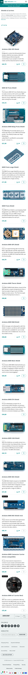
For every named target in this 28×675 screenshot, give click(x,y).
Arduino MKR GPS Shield (10, 245)
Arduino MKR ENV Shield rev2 (12, 516)
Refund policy (9, 668)
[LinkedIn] (15, 626)
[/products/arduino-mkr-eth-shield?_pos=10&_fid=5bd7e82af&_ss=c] (14, 388)
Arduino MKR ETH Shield (10, 399)
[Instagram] (5, 626)
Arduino (3, 51)
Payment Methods (15, 642)
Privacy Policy (16, 664)
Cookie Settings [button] (18, 668)
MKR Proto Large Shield (10, 167)
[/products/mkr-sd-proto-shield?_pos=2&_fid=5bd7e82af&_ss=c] (14, 77)
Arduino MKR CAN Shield (10, 438)
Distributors (14, 646)
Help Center (12, 650)
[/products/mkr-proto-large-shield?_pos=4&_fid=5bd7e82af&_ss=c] (14, 156)
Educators (22, 646)
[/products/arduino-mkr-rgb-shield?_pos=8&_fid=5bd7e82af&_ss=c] (14, 311)
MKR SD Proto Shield (9, 88)
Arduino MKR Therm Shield (11, 283)
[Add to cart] (23, 64)
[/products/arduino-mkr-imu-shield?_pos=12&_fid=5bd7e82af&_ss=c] (14, 466)
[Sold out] (23, 530)
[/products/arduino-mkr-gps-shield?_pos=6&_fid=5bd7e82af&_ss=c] (14, 234)
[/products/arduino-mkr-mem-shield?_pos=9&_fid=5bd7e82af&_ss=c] (14, 350)
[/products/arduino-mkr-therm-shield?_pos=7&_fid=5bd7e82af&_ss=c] (14, 272)
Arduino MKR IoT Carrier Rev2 (12, 595)
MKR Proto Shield (8, 206)
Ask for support (7, 654)
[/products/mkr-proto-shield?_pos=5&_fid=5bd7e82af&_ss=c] (14, 195)
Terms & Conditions (7, 664)
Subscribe (22, 634)
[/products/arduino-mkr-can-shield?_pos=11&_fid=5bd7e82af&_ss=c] (14, 427)
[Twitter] (8, 626)
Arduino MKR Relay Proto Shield (13, 127)
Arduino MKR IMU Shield (10, 477)
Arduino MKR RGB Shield (10, 322)
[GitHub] (12, 626)
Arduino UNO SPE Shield (10, 49)
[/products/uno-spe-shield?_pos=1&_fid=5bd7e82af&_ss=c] (14, 38)
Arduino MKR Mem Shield (11, 361)
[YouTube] (18, 626)
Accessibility (4, 650)
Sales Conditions (5, 646)
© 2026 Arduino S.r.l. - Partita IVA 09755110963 (14, 660)
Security (23, 664)
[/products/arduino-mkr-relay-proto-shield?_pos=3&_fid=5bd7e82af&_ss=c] (14, 116)
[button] (17, 616)
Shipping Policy (5, 642)
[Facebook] (2, 626)
